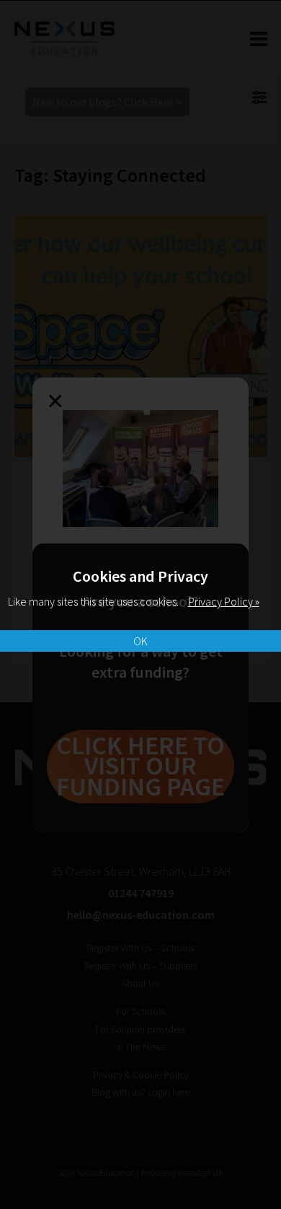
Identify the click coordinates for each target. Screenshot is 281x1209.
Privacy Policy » (223, 601)
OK (140, 641)
